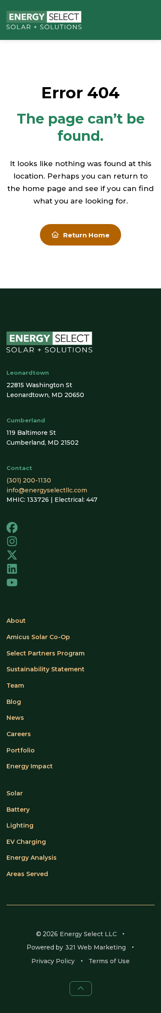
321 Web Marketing (95, 947)
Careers (18, 734)
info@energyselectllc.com (46, 490)
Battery (18, 809)
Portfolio (20, 750)
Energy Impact (29, 766)
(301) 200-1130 (28, 480)
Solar (14, 793)
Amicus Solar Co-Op (38, 637)
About (16, 621)
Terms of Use (109, 961)
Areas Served (27, 874)
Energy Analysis (31, 857)
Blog (13, 702)
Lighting (19, 825)
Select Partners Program (45, 653)
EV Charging (26, 842)
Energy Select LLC (88, 934)
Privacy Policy (53, 961)
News (15, 718)
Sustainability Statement (45, 669)
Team (15, 685)
